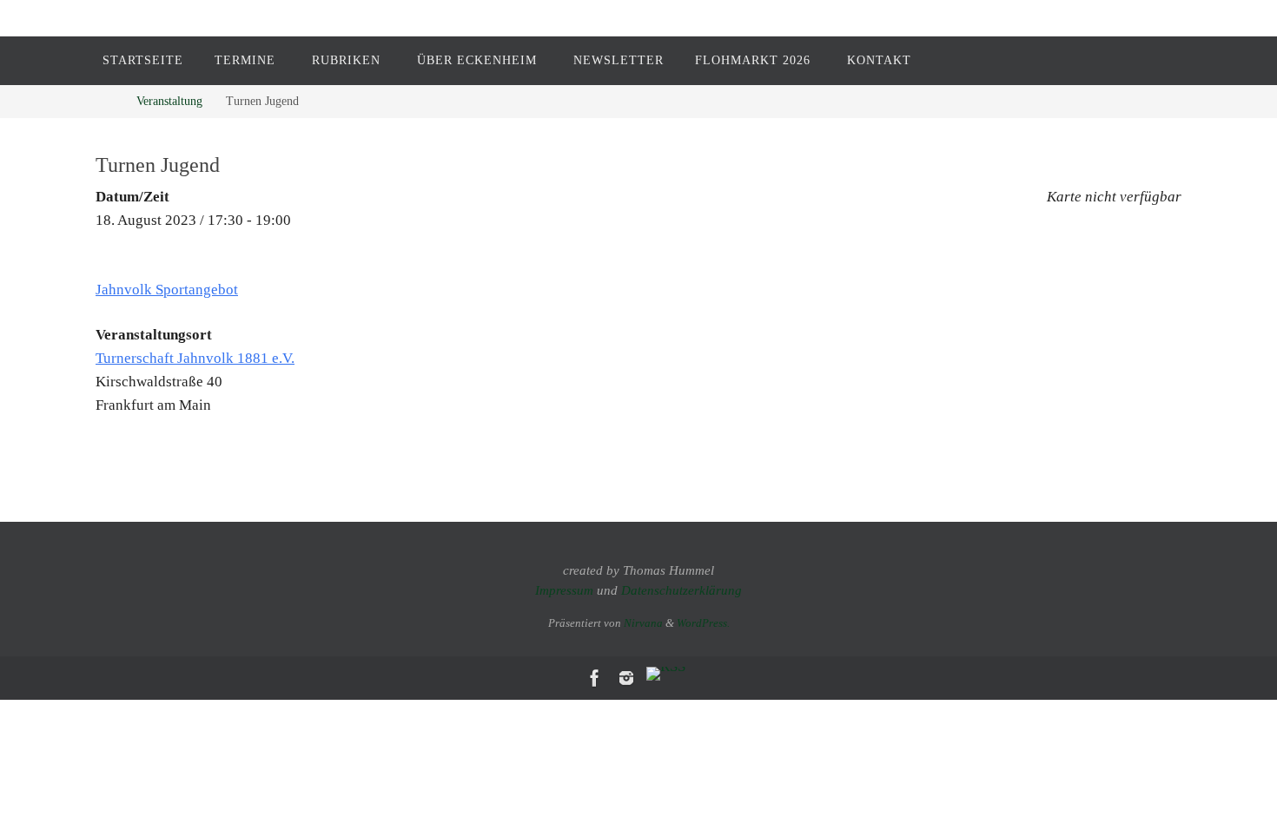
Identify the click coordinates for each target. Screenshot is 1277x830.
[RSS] (665, 674)
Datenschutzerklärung (681, 590)
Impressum (564, 590)
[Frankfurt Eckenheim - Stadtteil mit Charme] (595, 678)
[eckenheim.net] (626, 678)
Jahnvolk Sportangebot (167, 289)
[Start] (108, 101)
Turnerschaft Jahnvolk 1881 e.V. (195, 358)
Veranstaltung (169, 101)
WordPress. (703, 622)
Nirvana (643, 622)
